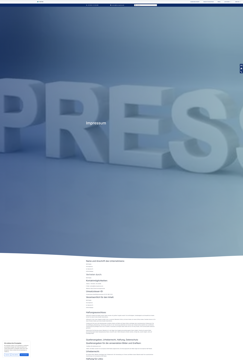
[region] (16, 349)
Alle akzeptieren (24, 354)
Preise (219, 1)
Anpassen (7, 354)
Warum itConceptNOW (208, 1)
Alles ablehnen (15, 354)
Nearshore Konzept (194, 1)
